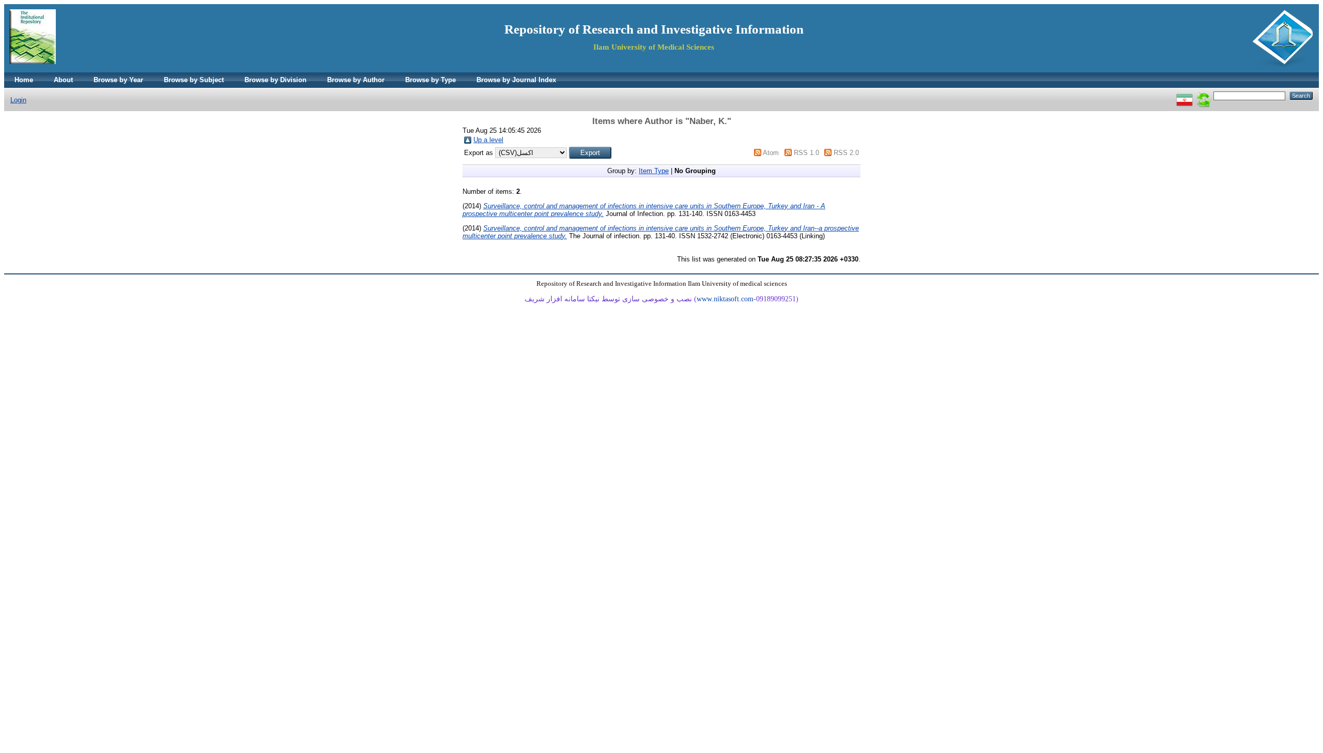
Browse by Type (430, 80)
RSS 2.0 (846, 153)
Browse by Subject (194, 80)
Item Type (654, 171)
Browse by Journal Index (516, 80)
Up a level (488, 140)
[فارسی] (1184, 95)
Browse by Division (275, 80)
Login (18, 100)
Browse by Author (355, 80)
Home (23, 80)
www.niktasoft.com (725, 299)
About (63, 80)
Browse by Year (118, 80)
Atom (771, 153)
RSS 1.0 (806, 153)
